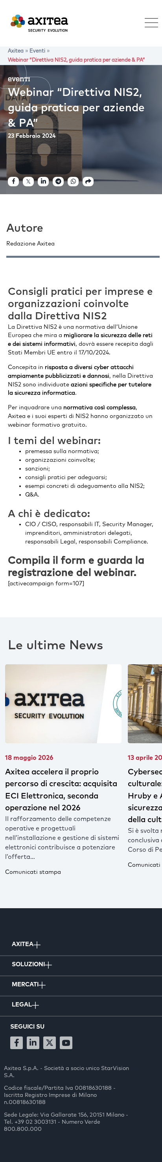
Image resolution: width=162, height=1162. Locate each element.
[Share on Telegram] (58, 181)
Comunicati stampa (110, 865)
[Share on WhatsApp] (73, 181)
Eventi (19, 79)
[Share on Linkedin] (43, 181)
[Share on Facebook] (13, 181)
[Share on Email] (88, 181)
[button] (147, 23)
